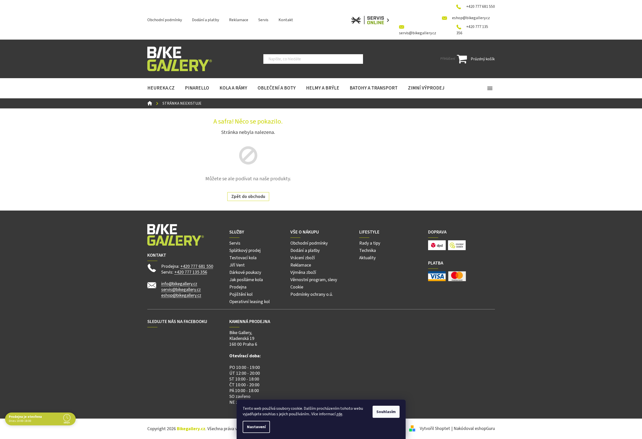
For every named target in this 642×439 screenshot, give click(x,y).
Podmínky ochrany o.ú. (311, 294)
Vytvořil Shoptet (435, 428)
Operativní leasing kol (249, 302)
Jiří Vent (237, 265)
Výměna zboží (303, 272)
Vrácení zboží (302, 258)
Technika (367, 250)
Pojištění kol (241, 294)
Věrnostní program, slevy (313, 280)
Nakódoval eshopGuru (474, 428)
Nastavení (256, 427)
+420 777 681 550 (196, 266)
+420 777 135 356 (190, 272)
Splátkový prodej (245, 250)
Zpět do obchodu (248, 196)
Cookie (296, 287)
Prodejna (237, 287)
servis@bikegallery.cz (181, 289)
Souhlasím (386, 412)
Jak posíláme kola (246, 280)
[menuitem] (161, 88)
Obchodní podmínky (164, 20)
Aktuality (367, 258)
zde (339, 414)
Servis (263, 20)
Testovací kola (243, 258)
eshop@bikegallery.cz (181, 295)
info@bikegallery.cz (179, 284)
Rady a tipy (369, 243)
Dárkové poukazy (245, 272)
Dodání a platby (205, 20)
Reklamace (238, 20)
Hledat (371, 59)
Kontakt (285, 20)
